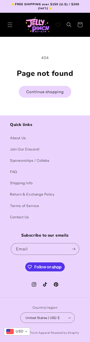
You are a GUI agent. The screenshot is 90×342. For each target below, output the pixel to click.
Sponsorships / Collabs (29, 160)
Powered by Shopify (65, 332)
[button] (10, 24)
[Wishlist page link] (58, 24)
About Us (18, 138)
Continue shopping (45, 91)
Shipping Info (21, 183)
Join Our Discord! (25, 149)
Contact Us (19, 217)
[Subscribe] (73, 249)
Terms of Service (24, 206)
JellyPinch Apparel (36, 332)
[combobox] (17, 331)
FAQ (13, 171)
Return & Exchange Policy (32, 194)
